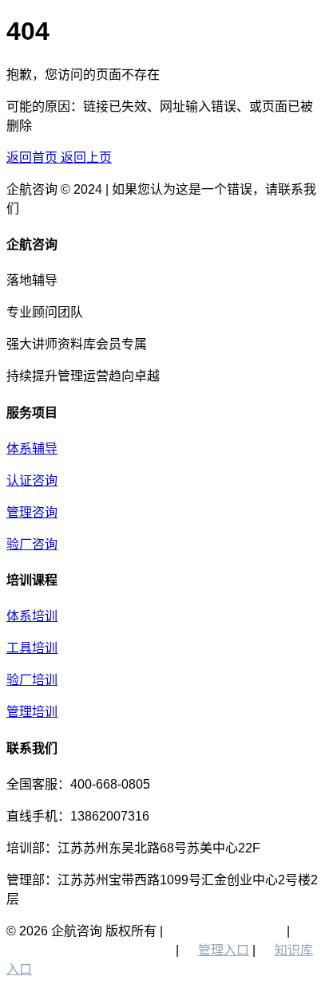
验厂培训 (31, 680)
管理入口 (223, 950)
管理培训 (31, 711)
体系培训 (31, 616)
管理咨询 (31, 512)
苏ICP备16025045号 (224, 931)
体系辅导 (31, 448)
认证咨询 (31, 480)
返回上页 (86, 157)
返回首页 (33, 157)
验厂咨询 (31, 544)
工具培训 (31, 648)
